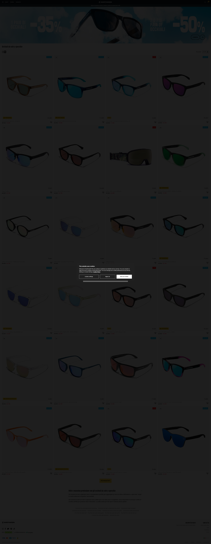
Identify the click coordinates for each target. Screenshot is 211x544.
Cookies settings (89, 276)
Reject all (107, 276)
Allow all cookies (124, 276)
